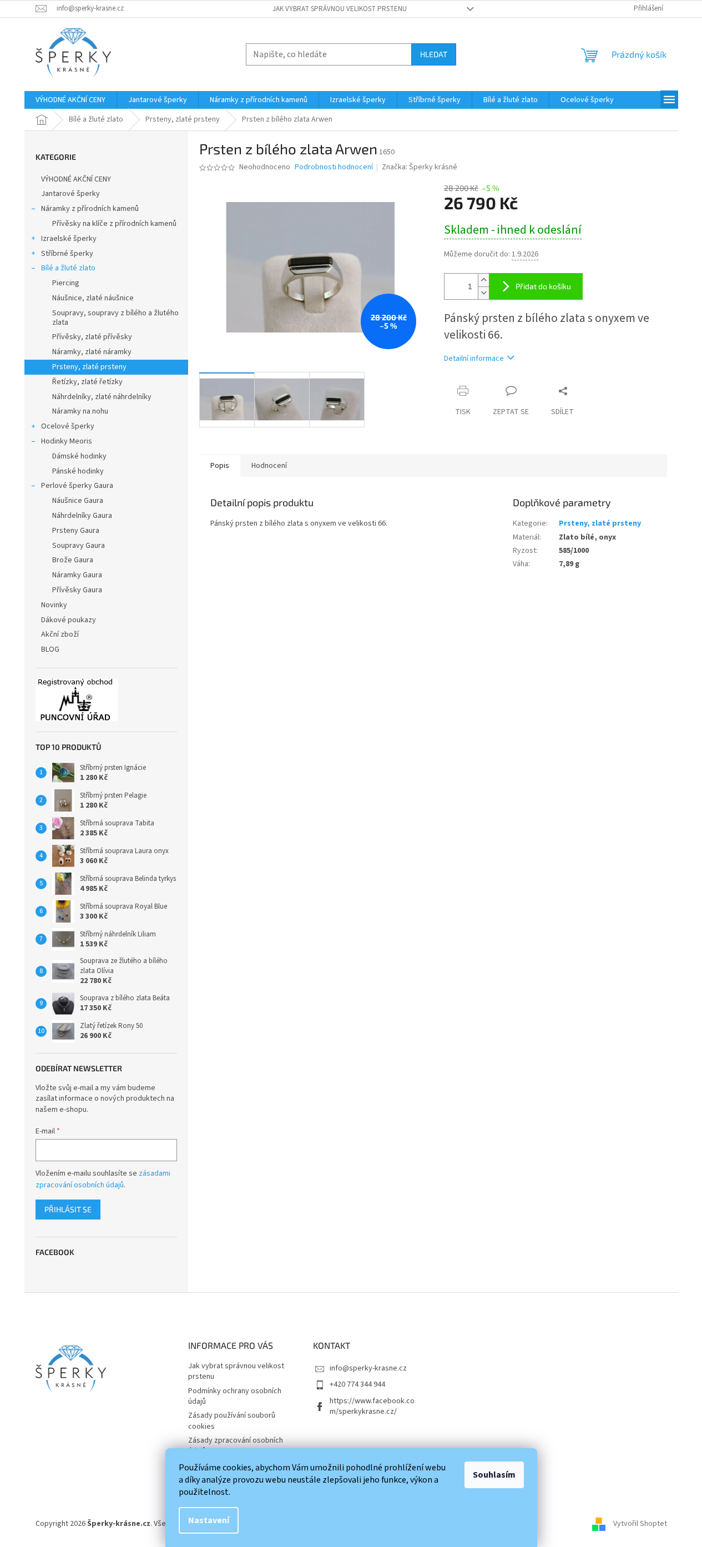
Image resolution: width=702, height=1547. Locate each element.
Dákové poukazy (68, 620)
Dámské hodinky (79, 456)
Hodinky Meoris (66, 441)
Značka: (419, 167)
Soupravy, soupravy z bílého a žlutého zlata (115, 318)
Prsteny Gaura (75, 530)
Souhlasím (494, 1475)
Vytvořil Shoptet (640, 1523)
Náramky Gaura (77, 575)
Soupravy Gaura (78, 545)
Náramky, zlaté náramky (92, 351)
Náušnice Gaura (77, 500)
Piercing (65, 283)
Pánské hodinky (78, 471)
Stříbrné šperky (67, 253)
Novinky (54, 605)
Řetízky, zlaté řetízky (87, 381)
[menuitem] (70, 100)
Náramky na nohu (80, 411)
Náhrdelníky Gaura (82, 515)
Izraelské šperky (69, 238)
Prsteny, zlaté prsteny (89, 366)
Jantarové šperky (70, 193)
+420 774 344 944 (357, 1384)
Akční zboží (60, 634)
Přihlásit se (68, 1209)
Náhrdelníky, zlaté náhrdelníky (101, 396)
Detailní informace (474, 358)
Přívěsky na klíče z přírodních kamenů (114, 223)
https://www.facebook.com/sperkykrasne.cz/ (372, 1406)
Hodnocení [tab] (269, 465)
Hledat (433, 54)
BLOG (50, 649)
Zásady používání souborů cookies (231, 1421)
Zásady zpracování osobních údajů (235, 1446)
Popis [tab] (219, 465)
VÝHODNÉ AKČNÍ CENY (76, 179)
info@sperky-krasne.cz (368, 1368)
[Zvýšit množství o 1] (483, 280)
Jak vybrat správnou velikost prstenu (339, 9)
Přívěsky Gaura (77, 590)
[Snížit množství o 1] (483, 292)
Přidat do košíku (543, 286)
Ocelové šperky (67, 426)
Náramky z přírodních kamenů (90, 208)
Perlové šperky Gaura (77, 485)
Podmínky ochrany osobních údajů (234, 1396)
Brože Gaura (72, 560)
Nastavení (208, 1520)
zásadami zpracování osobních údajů (103, 1179)
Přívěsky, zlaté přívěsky (92, 336)
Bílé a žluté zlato (68, 268)
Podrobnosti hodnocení (334, 167)
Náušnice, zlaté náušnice (93, 298)
